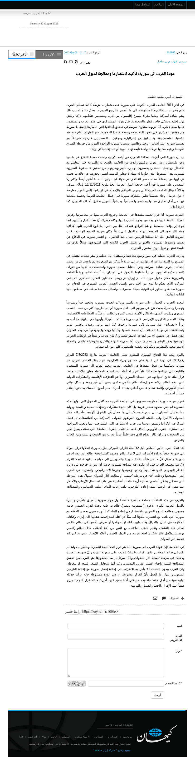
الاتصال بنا (112, 736)
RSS (21, 736)
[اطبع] (66, 62)
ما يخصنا (127, 736)
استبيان (66, 736)
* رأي (179, 651)
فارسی (26, 13)
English (47, 13)
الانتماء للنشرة (82, 736)
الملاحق (98, 736)
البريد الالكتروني (176, 637)
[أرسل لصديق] (71, 62)
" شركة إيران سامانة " (105, 750)
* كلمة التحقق (173, 683)
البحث (54, 736)
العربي (36, 13)
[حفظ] (76, 62)
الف (82, 62)
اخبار (159, 61)
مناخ (44, 736)
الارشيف (32, 736)
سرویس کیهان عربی (176, 61)
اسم (179, 625)
